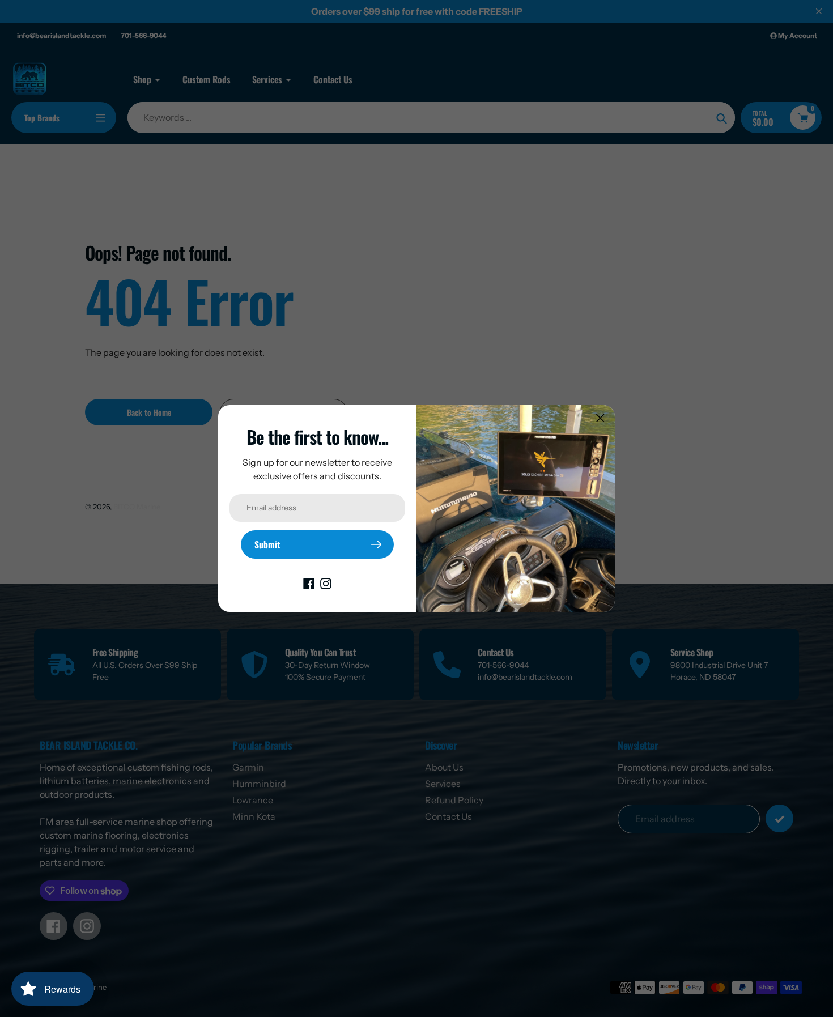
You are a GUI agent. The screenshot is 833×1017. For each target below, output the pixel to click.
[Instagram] (326, 582)
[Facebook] (308, 582)
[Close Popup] (600, 418)
